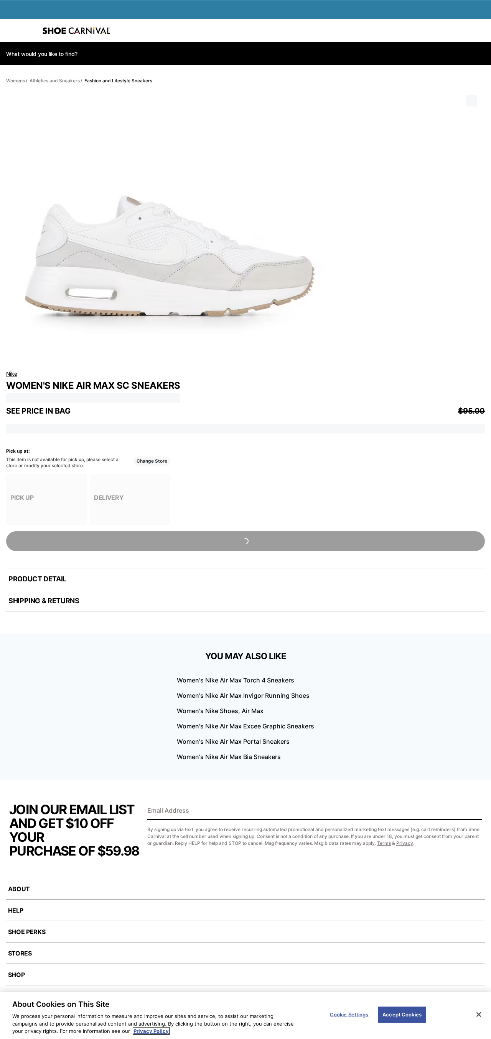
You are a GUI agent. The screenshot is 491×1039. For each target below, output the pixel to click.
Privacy (404, 843)
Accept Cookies (402, 1014)
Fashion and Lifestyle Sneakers (118, 80)
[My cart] (481, 31)
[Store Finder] (29, 31)
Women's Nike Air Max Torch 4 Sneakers (235, 680)
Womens (15, 80)
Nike (11, 373)
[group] (46, 499)
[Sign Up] (473, 811)
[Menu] (11, 30)
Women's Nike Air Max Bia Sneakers (229, 757)
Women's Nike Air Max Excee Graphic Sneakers (245, 726)
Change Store (152, 461)
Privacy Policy (151, 1031)
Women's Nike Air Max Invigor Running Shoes (243, 695)
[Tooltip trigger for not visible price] (74, 409)
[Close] (478, 1014)
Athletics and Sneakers (55, 80)
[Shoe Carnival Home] (76, 30)
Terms (384, 843)
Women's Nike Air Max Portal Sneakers (233, 741)
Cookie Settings (349, 1014)
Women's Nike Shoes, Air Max (220, 711)
